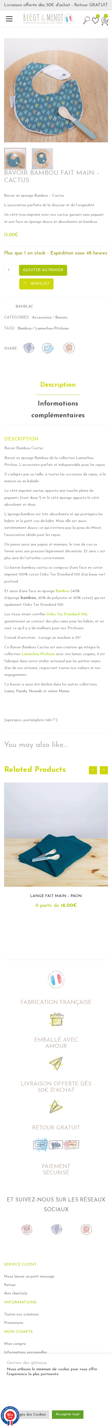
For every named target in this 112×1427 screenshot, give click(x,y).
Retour (10, 1285)
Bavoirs (61, 318)
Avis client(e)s (15, 1293)
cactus (38, 491)
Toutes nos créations (21, 1314)
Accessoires (42, 318)
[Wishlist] (94, 23)
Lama (9, 691)
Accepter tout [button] (68, 1414)
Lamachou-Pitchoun (52, 328)
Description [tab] (58, 385)
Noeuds (35, 691)
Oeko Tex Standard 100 (66, 614)
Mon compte (15, 1344)
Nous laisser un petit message (29, 1277)
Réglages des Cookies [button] (28, 1414)
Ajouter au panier (43, 270)
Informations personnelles (25, 1352)
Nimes (64, 691)
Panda (21, 691)
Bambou (25, 328)
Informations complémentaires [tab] (58, 410)
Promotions (13, 1323)
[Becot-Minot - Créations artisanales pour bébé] (56, 19)
